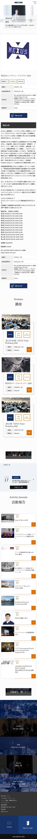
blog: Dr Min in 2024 (21, 520)
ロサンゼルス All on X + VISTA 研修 (22, 587)
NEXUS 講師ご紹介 (21, 618)
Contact (9, 827)
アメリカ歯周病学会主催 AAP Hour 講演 (24, 553)
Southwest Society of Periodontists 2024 (22, 603)
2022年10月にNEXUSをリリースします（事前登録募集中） (21, 481)
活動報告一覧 (18, 692)
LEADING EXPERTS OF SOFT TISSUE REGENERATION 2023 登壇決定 (24, 669)
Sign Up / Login (28, 828)
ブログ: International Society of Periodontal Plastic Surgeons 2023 (24, 650)
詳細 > (29, 349)
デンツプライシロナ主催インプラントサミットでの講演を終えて (24, 536)
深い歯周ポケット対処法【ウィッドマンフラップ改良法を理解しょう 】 (24, 570)
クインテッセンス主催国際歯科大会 (24, 633)
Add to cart (18, 115)
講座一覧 (18, 455)
